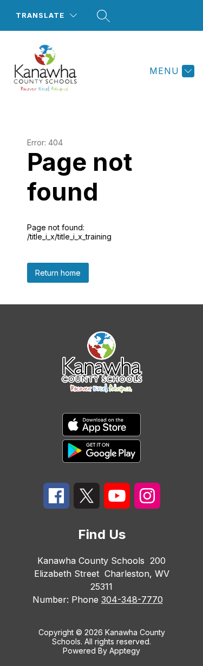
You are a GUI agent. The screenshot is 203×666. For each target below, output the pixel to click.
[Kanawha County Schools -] (49, 71)
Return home (58, 272)
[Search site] (103, 15)
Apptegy (124, 650)
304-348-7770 (132, 599)
